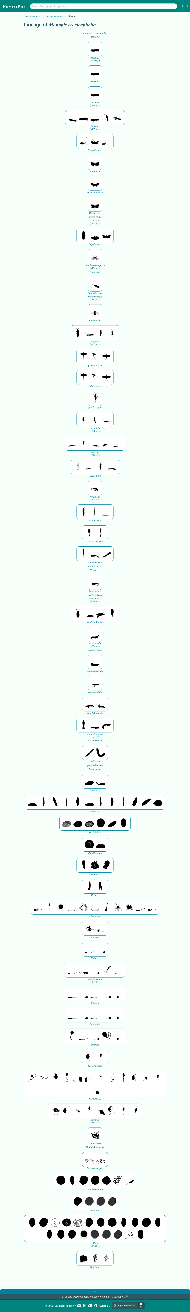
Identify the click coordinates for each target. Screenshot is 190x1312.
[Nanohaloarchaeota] (100, 1201)
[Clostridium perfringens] (134, 1222)
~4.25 (95, 1246)
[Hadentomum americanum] (77, 332)
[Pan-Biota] (83, 1258)
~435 (95, 431)
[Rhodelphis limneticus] (77, 1078)
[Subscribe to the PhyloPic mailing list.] (79, 1306)
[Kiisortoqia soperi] (77, 613)
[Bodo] (89, 1111)
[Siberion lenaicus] (89, 704)
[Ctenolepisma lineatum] (106, 419)
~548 (95, 601)
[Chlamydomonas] (95, 1090)
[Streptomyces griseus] (100, 1222)
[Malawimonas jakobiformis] (89, 1057)
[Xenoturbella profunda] (100, 802)
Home (27, 16)
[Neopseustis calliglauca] (95, 204)
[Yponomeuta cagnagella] (72, 117)
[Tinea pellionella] (95, 49)
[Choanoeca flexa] (72, 907)
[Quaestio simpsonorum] (89, 844)
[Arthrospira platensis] (123, 1222)
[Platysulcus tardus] (55, 1078)
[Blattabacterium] (32, 1222)
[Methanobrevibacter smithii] (72, 1180)
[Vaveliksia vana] (100, 886)
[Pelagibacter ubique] (157, 1222)
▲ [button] (95, 1291)
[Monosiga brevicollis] (38, 907)
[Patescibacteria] (49, 1234)
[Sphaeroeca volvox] (49, 907)
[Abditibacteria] (89, 1222)
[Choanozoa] (117, 907)
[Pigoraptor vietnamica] (89, 928)
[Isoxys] (100, 613)
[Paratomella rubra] (123, 802)
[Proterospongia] (129, 907)
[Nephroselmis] (146, 1078)
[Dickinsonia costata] (100, 823)
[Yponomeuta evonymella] (95, 117)
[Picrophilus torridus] (95, 1180)
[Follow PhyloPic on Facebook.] (95, 1306)
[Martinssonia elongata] (95, 582)
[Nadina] (77, 802)
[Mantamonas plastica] (72, 1036)
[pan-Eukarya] (95, 1134)
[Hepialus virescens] (95, 183)
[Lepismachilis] (106, 443)
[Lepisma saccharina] (95, 419)
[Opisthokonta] (106, 970)
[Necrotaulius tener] (95, 256)
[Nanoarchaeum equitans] (77, 1201)
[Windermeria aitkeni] (112, 823)
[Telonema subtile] (66, 1078)
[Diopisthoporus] (55, 802)
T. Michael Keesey (64, 1305)
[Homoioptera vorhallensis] (95, 356)
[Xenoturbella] (146, 802)
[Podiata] (106, 1036)
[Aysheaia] (106, 725)
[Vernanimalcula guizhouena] (157, 802)
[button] (126, 1296)
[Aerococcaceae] (43, 1222)
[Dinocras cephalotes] (100, 332)
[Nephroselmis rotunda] (100, 1078)
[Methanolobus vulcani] (106, 1180)
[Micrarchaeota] (89, 1201)
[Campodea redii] (100, 467)
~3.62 (95, 1122)
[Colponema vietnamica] (123, 1078)
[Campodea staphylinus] (77, 467)
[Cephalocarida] (95, 554)
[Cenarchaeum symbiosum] (117, 1180)
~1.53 (95, 982)
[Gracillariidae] (117, 117)
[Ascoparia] (43, 802)
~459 (95, 455)
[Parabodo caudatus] (134, 1111)
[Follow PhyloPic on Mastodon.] (85, 1306)
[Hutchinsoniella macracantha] (83, 554)
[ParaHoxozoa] (100, 844)
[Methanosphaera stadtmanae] (60, 1180)
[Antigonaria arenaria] (66, 802)
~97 (95, 60)
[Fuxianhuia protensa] (112, 613)
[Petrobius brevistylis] (95, 443)
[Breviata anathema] (72, 994)
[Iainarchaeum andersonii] (112, 1201)
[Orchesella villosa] (95, 488)
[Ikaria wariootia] (32, 802)
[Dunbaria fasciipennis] (83, 356)
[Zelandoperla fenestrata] (112, 332)
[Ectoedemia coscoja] (95, 162)
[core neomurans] (129, 1180)
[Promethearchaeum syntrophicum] (89, 1159)
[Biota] (55, 1222)
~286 (95, 268)
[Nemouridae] (89, 332)
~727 (95, 737)
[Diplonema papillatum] (100, 1111)
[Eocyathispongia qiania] (95, 865)
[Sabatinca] (83, 235)
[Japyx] (112, 467)
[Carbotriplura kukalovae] (95, 398)
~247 (95, 223)
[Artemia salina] (89, 533)
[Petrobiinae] (72, 443)
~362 (95, 299)
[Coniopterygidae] (95, 284)
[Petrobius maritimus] (83, 443)
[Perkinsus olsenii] (89, 1078)
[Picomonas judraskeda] (112, 1078)
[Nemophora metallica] (95, 141)
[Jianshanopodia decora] (100, 704)
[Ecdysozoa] (89, 752)
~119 (95, 105)
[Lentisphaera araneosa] (146, 1222)
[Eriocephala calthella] (106, 235)
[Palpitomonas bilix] (43, 1078)
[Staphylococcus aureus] (112, 1222)
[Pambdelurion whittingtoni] (95, 683)
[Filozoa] (100, 928)
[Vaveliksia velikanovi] (89, 886)
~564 (95, 646)
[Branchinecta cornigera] (100, 533)
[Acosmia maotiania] (100, 752)
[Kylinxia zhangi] (95, 634)
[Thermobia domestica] (83, 419)
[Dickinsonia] (66, 823)
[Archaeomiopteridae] (95, 311)
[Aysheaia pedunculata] (83, 725)
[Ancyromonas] (100, 1057)
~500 (95, 499)
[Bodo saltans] (55, 1111)
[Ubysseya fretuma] (32, 1078)
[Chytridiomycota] (83, 970)
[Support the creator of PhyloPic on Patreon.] (104, 1305)
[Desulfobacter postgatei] (129, 1234)
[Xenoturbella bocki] (112, 802)
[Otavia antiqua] (106, 865)
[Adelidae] (106, 141)
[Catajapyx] (89, 467)
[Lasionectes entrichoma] (83, 512)
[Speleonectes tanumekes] (95, 512)
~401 (95, 344)
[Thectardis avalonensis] (83, 865)
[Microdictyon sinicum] (95, 725)
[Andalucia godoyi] (77, 1111)
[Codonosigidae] (140, 907)
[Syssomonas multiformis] (89, 949)
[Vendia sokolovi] (123, 823)
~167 (95, 129)
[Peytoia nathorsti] (95, 662)
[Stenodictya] (106, 356)
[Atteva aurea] (106, 117)
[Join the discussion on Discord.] (90, 1306)
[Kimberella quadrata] (89, 781)
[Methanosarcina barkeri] (83, 1180)
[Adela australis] (83, 141)
